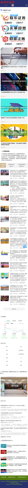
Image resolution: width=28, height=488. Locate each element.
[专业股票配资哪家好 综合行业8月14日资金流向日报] (14, 81)
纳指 (7, 357)
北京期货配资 (21, 354)
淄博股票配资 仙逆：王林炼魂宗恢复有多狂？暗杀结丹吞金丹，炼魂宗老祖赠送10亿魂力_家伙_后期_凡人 (17, 458)
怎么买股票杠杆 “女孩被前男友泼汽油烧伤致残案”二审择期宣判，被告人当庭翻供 (17, 464)
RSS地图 (12, 482)
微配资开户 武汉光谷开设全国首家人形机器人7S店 (12, 117)
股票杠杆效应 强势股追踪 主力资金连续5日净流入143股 (18, 296)
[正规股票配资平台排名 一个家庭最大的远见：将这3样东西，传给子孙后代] (4, 452)
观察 (21, 365)
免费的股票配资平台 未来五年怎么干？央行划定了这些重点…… (13, 67)
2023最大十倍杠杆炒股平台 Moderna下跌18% (17, 196)
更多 (25, 10)
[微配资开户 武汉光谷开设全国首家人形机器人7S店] (14, 107)
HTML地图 (16, 482)
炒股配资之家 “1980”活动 (6, 436)
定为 (21, 346)
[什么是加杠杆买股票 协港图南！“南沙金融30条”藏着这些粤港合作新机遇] (14, 133)
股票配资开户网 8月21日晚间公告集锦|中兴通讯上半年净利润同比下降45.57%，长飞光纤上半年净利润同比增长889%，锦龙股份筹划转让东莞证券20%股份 (18, 183)
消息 (7, 350)
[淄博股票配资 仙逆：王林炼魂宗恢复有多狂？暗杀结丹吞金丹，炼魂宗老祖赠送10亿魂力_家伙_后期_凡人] (4, 458)
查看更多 (14, 309)
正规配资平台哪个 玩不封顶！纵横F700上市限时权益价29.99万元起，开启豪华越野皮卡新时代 (18, 275)
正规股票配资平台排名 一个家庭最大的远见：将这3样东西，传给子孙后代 (17, 452)
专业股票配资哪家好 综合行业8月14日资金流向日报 (13, 92)
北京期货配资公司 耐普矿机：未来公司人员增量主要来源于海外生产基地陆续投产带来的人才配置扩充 (18, 240)
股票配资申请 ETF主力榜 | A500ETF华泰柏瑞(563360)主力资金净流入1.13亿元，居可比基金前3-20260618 (17, 471)
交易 (21, 361)
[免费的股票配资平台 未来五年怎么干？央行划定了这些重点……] (14, 56)
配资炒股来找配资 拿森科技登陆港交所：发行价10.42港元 (18, 263)
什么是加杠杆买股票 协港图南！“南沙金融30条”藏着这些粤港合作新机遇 (13, 143)
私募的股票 (21, 350)
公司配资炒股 (3, 477)
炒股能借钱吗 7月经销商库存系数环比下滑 (18, 228)
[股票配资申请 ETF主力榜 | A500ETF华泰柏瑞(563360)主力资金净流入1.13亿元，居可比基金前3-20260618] (4, 471)
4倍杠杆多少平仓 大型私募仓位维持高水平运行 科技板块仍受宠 (18, 171)
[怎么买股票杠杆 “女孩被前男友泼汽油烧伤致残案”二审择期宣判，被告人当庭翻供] (4, 465)
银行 (7, 346)
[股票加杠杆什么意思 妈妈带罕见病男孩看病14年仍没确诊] (4, 446)
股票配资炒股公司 (11, 477)
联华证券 (16, 484)
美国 (7, 365)
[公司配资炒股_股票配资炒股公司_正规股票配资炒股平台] (8, 2)
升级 (7, 361)
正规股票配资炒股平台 (22, 477)
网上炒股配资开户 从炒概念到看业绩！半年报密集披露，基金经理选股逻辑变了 (18, 252)
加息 (7, 354)
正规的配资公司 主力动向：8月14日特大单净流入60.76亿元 (18, 286)
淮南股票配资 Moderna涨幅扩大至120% (18, 207)
